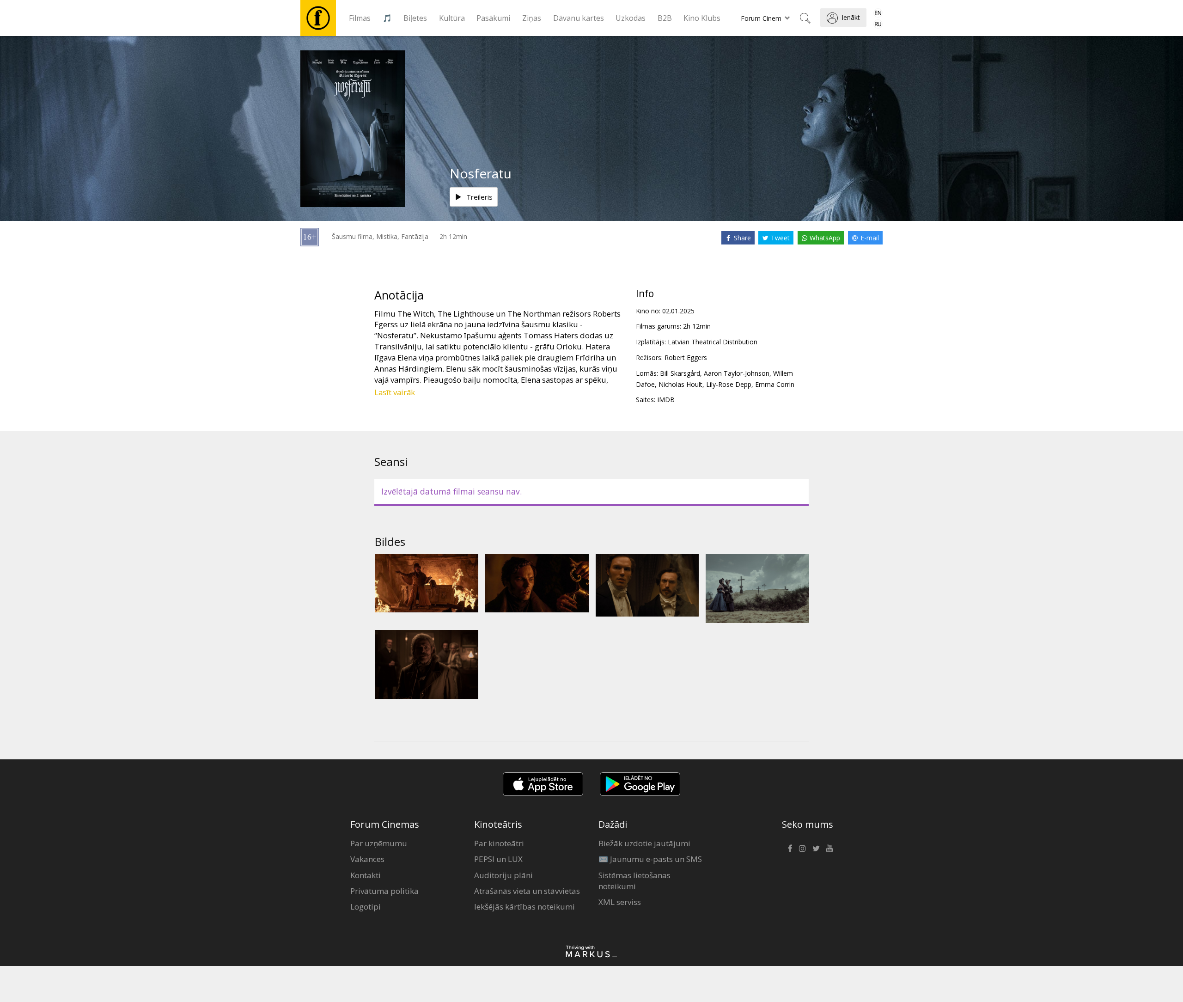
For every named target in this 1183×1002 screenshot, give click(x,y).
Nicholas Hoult (680, 384)
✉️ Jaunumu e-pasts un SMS (650, 859)
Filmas (360, 18)
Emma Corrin (774, 384)
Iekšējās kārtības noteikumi (524, 906)
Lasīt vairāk (394, 392)
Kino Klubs (701, 18)
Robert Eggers (686, 357)
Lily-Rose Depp (728, 384)
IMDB (666, 399)
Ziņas (531, 18)
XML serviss (619, 902)
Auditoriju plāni (503, 875)
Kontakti (365, 875)
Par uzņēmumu (378, 843)
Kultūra (452, 18)
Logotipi (365, 906)
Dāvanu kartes (578, 18)
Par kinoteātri (499, 843)
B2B (665, 18)
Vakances (367, 859)
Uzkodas (631, 18)
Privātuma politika (384, 891)
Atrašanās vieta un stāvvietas (527, 891)
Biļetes (415, 18)
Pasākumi (493, 18)
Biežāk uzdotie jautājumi (644, 843)
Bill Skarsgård (680, 373)
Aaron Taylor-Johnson (736, 373)
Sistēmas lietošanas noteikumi (634, 881)
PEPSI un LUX (498, 859)
